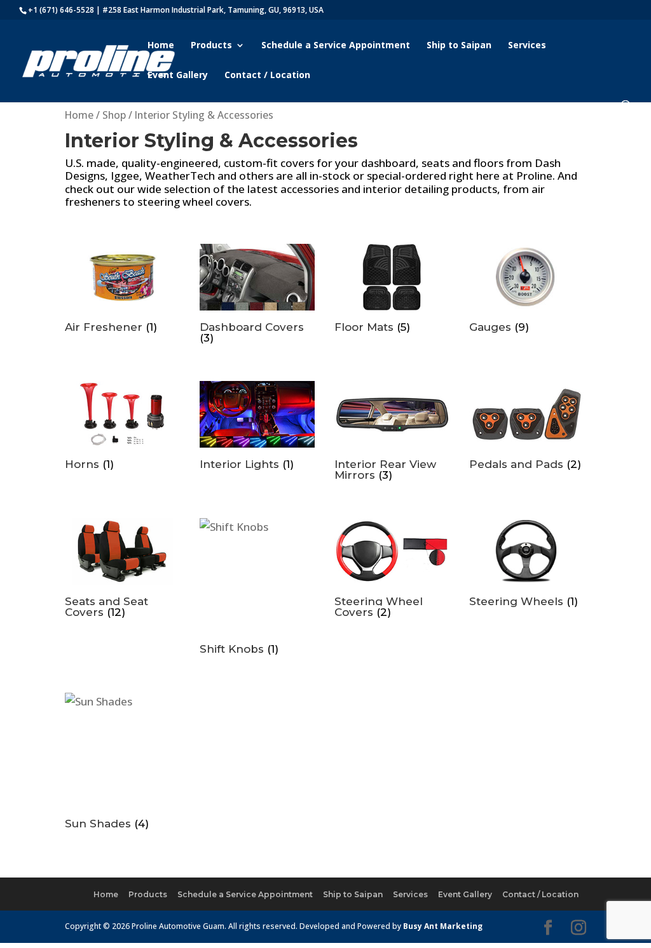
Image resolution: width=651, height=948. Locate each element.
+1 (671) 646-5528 (61, 9)
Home (160, 46)
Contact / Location (267, 75)
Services (527, 46)
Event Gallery (177, 75)
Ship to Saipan (459, 46)
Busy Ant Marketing (443, 926)
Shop (114, 115)
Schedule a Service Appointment (335, 46)
